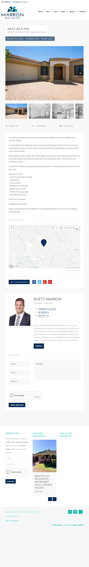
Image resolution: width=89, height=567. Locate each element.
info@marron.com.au (20, 2)
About (72, 11)
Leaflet (67, 267)
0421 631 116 (43, 316)
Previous (9, 73)
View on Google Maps (73, 270)
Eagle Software (78, 525)
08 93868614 (6, 2)
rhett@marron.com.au (47, 309)
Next (80, 73)
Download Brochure (21, 282)
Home (40, 11)
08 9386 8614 (43, 312)
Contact (82, 11)
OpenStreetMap (75, 267)
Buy (47, 11)
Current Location (72, 228)
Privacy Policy (57, 525)
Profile (38, 346)
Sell (55, 11)
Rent (63, 11)
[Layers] (76, 228)
